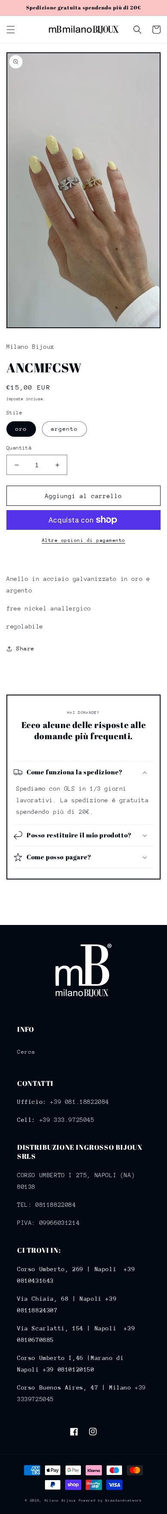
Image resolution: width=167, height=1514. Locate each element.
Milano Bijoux (60, 1500)
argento (64, 429)
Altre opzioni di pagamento (83, 540)
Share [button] (25, 648)
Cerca (26, 1052)
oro (21, 429)
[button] (10, 29)
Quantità (19, 448)
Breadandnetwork (123, 1500)
